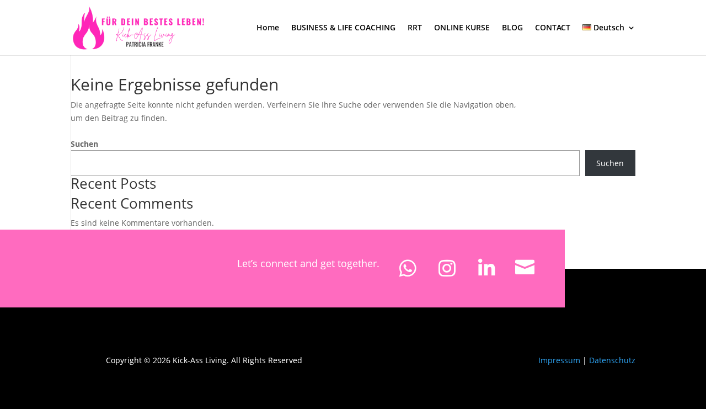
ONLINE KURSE (462, 28)
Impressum (559, 360)
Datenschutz (612, 360)
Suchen (84, 144)
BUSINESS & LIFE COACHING (343, 28)
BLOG (512, 28)
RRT (415, 28)
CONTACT (552, 28)
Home (267, 28)
